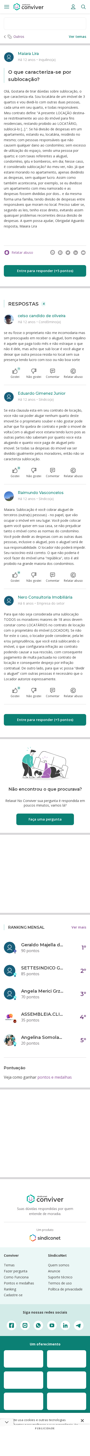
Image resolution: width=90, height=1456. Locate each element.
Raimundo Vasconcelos (41, 492)
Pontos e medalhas (19, 1283)
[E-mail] (83, 252)
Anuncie (54, 1271)
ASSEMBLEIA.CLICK (42, 1014)
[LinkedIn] (75, 252)
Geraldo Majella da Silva (42, 945)
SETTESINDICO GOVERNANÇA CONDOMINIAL (42, 968)
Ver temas (77, 36)
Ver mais (79, 927)
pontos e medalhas (54, 1077)
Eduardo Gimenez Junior (42, 393)
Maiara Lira (28, 53)
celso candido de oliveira (42, 316)
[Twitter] (68, 252)
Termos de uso (60, 1283)
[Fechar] (82, 1420)
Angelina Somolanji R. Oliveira (42, 1037)
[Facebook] (60, 252)
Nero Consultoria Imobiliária (45, 597)
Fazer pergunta (15, 1271)
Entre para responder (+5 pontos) (45, 270)
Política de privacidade (65, 1289)
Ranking (10, 1289)
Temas (9, 1265)
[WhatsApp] (52, 252)
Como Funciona (16, 1277)
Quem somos (58, 1265)
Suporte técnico (60, 1277)
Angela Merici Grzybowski (42, 991)
